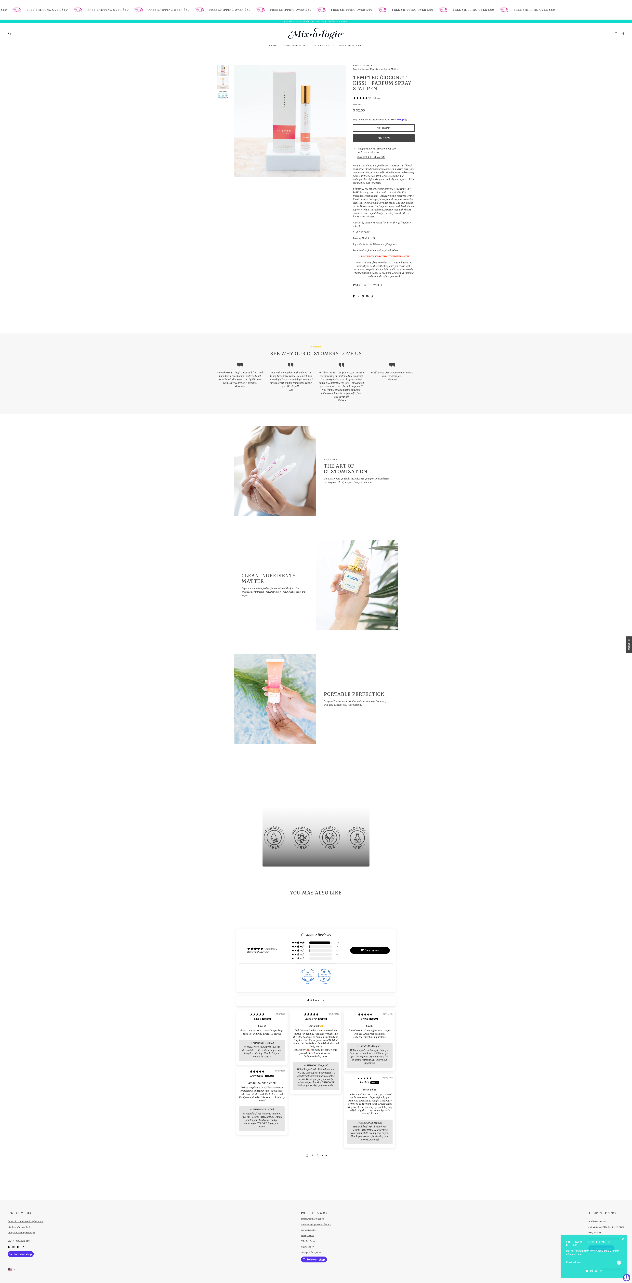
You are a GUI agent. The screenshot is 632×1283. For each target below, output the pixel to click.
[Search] (10, 33)
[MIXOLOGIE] (316, 33)
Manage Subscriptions (311, 1252)
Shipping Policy (308, 1241)
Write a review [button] (370, 950)
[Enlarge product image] (290, 121)
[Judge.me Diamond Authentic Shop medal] (308, 975)
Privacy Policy (307, 1235)
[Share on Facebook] (354, 296)
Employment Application (312, 1219)
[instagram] (591, 1271)
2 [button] (312, 1155)
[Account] (616, 33)
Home (355, 66)
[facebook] (586, 1271)
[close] (623, 1238)
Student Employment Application (316, 1224)
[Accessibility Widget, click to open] (626, 1277)
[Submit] (619, 1262)
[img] (257, 1014)
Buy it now (384, 138)
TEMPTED (357, 104)
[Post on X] (358, 296)
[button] (360, 98)
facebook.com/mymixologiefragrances (25, 1221)
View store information (371, 157)
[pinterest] (596, 1271)
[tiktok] (600, 1271)
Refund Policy (307, 1247)
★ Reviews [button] (629, 644)
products (366, 66)
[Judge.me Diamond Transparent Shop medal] (324, 975)
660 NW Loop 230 (386, 148)
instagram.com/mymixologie (21, 1232)
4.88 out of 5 (270, 948)
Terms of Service (308, 1230)
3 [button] (317, 1155)
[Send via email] (367, 296)
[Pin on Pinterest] (362, 296)
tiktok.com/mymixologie (19, 1227)
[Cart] (622, 33)
